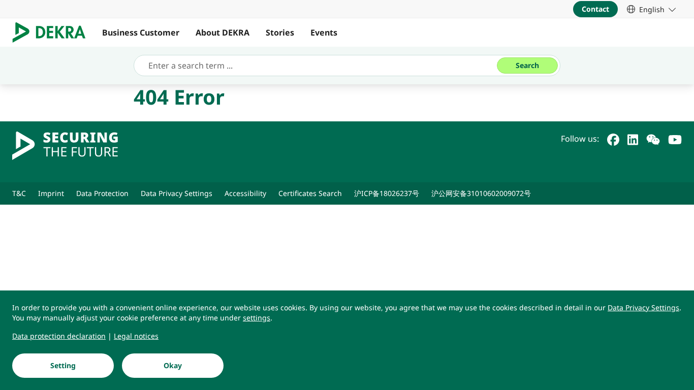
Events (323, 32)
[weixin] (653, 139)
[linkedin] (632, 139)
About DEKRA (222, 32)
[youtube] (675, 139)
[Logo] (53, 32)
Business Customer (140, 32)
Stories (280, 32)
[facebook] (613, 139)
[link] (651, 9)
